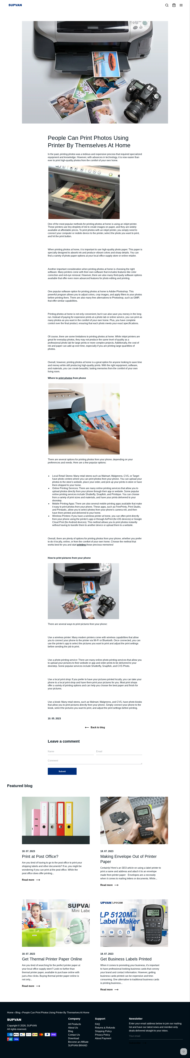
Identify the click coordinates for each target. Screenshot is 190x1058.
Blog (17, 1012)
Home (10, 1012)
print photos (65, 378)
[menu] (181, 5)
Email (51, 747)
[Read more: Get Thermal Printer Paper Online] (56, 923)
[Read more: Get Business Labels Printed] (134, 923)
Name (52, 747)
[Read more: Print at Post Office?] (56, 820)
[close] (166, 5)
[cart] (174, 5)
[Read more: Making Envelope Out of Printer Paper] (134, 820)
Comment (54, 756)
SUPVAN (32, 1025)
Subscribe (135, 1043)
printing (81, 544)
